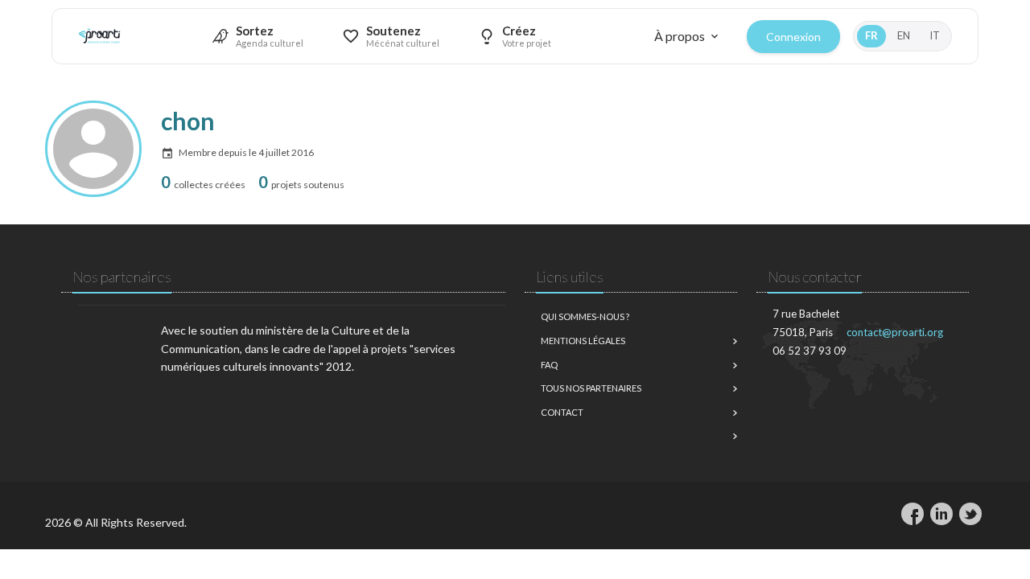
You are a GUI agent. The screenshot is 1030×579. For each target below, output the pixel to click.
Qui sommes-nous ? (585, 316)
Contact (562, 412)
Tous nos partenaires (591, 388)
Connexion (793, 36)
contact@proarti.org (895, 332)
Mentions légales (583, 340)
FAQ (549, 364)
